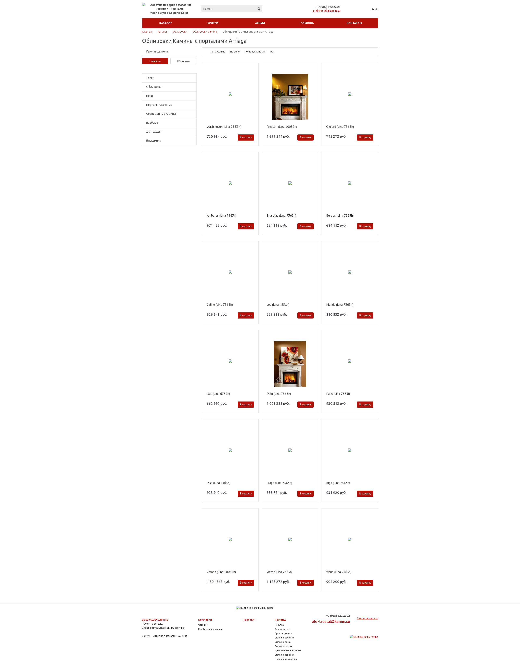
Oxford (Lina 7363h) (340, 127)
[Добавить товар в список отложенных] (253, 69)
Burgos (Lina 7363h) (340, 215)
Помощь (280, 619)
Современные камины (161, 113)
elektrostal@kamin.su (326, 10)
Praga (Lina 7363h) (279, 483)
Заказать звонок (367, 618)
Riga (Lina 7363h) (338, 483)
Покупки (248, 619)
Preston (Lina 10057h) (281, 127)
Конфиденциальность (210, 629)
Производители (283, 633)
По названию (217, 51)
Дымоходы (153, 131)
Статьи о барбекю (285, 655)
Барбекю (152, 122)
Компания (205, 619)
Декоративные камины (288, 650)
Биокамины (153, 140)
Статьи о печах (283, 642)
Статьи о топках (283, 646)
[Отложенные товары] (359, 9)
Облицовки (153, 86)
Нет (272, 51)
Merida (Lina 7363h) (339, 305)
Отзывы (202, 625)
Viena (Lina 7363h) (338, 572)
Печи (149, 95)
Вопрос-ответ (282, 629)
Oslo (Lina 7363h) (278, 394)
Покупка (279, 625)
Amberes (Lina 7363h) (221, 215)
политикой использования (458, 648)
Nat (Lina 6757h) (218, 394)
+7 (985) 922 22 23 (328, 7)
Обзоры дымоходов (286, 659)
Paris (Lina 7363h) (338, 394)
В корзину (246, 137)
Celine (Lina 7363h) (220, 305)
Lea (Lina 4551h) (277, 305)
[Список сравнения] (350, 9)
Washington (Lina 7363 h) (224, 127)
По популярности (255, 51)
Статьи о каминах (284, 637)
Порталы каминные (159, 104)
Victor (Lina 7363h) (279, 572)
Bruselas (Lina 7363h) (281, 215)
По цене (235, 51)
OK (454, 660)
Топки (150, 78)
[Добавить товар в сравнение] (253, 74)
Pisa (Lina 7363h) (218, 483)
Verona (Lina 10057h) (221, 572)
